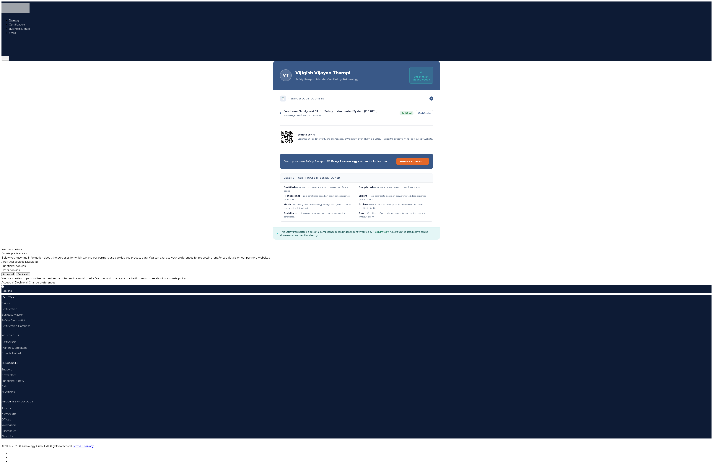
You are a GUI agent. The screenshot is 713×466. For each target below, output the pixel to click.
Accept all (8, 274)
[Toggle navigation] (5, 58)
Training (14, 20)
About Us (7, 436)
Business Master (19, 28)
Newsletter (8, 375)
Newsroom (8, 413)
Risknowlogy (381, 231)
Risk (4, 386)
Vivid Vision (8, 425)
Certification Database (15, 326)
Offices (6, 419)
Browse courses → (412, 161)
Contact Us (8, 431)
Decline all (23, 274)
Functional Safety (12, 381)
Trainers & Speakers (14, 347)
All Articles (8, 392)
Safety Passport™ (13, 320)
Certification (17, 24)
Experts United (11, 353)
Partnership (9, 342)
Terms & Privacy (83, 446)
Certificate (424, 113)
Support (6, 369)
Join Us (6, 408)
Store (12, 33)
